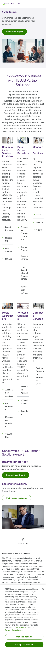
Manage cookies (24, 636)
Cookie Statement (20, 627)
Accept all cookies (24, 644)
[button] (41, 4)
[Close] (43, 589)
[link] (14, 31)
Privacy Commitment (13, 630)
